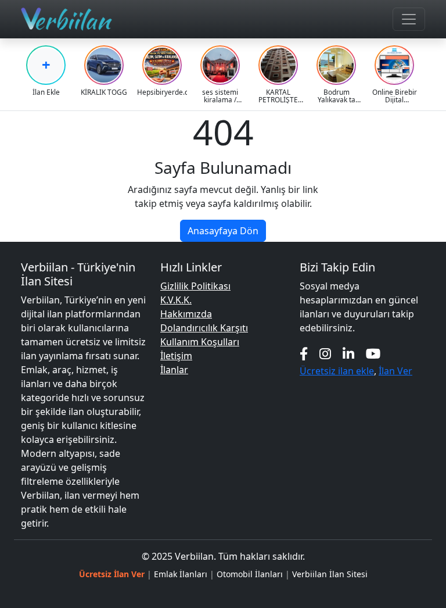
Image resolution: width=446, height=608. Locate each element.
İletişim (176, 355)
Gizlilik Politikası (195, 286)
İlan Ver (395, 370)
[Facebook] (304, 354)
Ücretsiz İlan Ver (112, 574)
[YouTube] (373, 354)
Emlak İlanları (180, 574)
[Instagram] (325, 354)
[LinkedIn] (348, 354)
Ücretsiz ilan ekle (337, 370)
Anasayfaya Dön (223, 230)
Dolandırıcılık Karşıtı (204, 327)
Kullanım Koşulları (199, 341)
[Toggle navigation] (409, 19)
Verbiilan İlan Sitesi (330, 574)
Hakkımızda (186, 313)
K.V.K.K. (176, 300)
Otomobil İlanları (250, 574)
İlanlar (174, 369)
